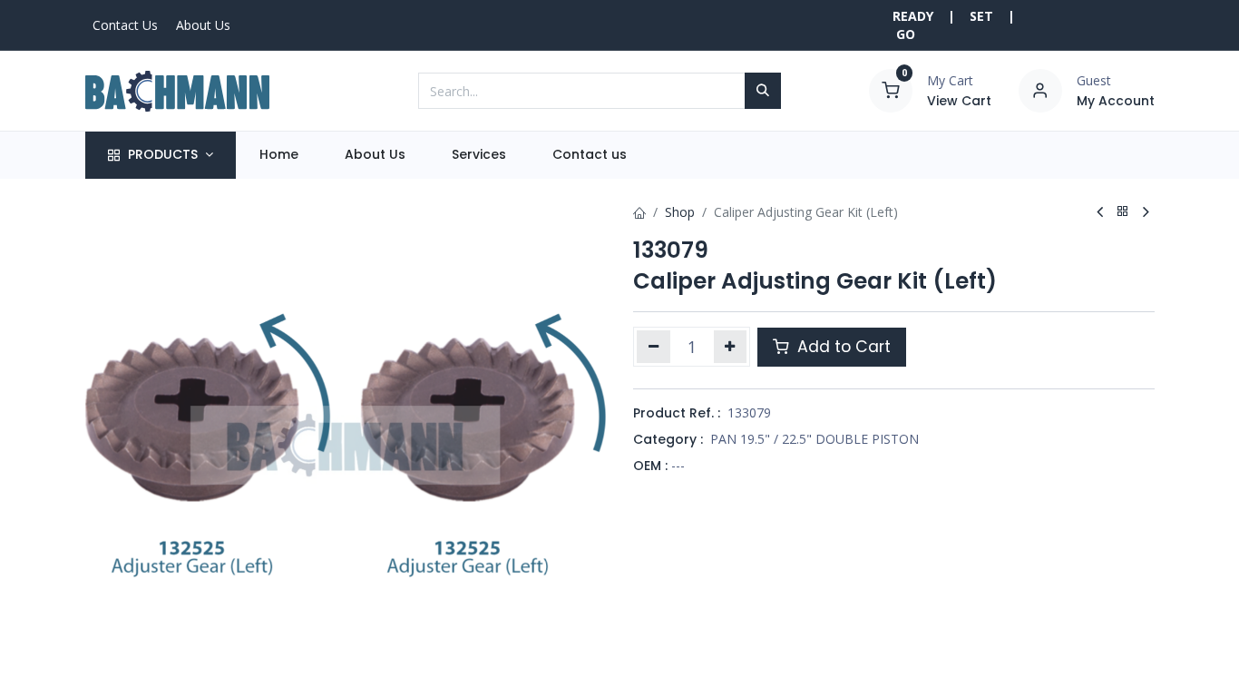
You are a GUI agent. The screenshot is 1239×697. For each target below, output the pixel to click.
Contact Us (125, 25)
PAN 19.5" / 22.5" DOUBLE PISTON (814, 438)
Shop (680, 212)
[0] (890, 89)
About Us (203, 25)
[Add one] (730, 346)
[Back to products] (1123, 211)
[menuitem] (278, 155)
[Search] (763, 91)
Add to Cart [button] (842, 347)
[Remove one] (653, 346)
